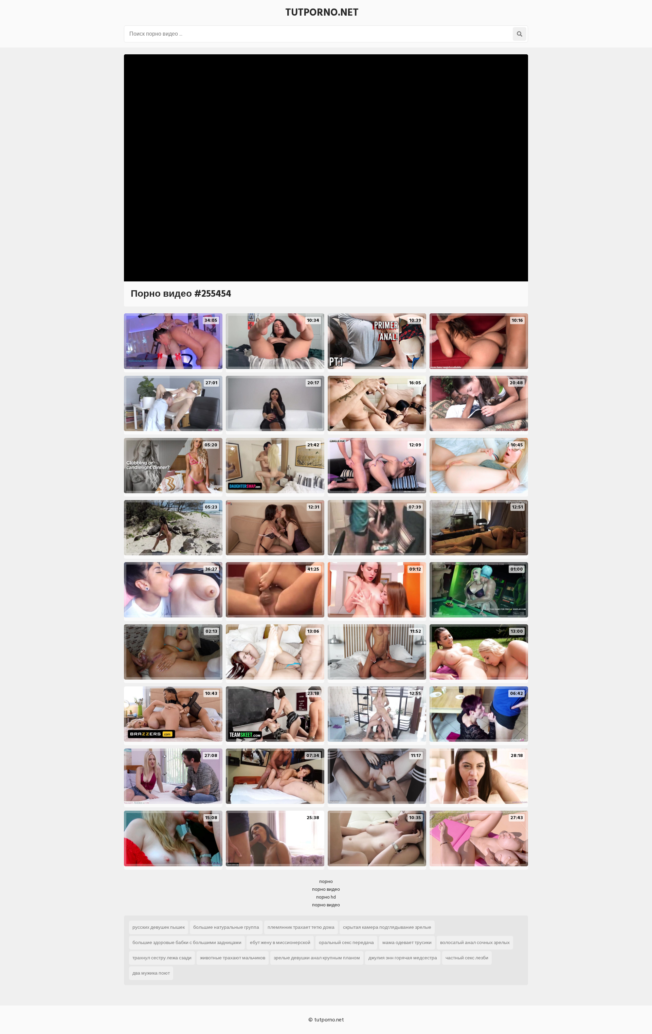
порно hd (326, 897)
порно (326, 881)
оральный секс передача (346, 942)
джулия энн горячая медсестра (402, 958)
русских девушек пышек (158, 927)
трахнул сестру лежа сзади (162, 958)
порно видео (326, 889)
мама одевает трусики (407, 942)
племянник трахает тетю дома (301, 927)
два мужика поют (151, 973)
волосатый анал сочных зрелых (475, 942)
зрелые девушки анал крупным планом (317, 958)
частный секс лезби (467, 958)
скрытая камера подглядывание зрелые (387, 927)
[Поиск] (519, 34)
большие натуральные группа (226, 927)
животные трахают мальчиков (232, 958)
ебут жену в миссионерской (280, 942)
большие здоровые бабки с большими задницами (186, 942)
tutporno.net (322, 12)
